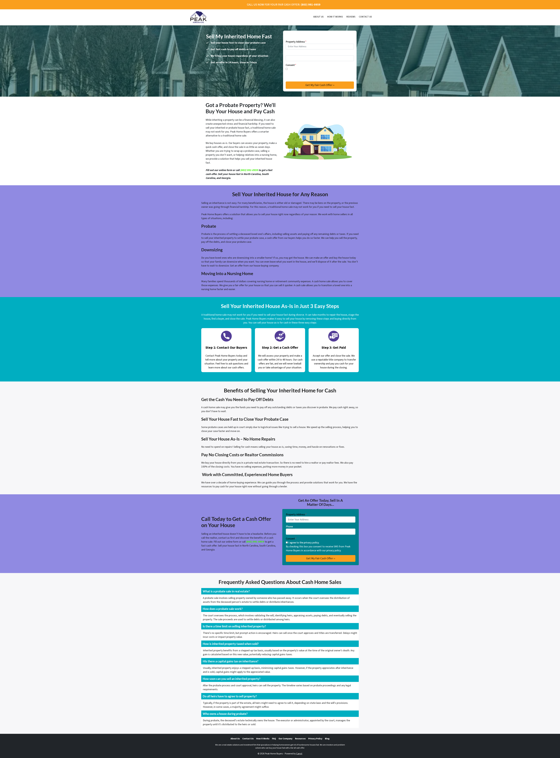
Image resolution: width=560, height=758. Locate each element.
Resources (300, 738)
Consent (291, 65)
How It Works (335, 16)
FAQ (274, 738)
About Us (318, 16)
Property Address (296, 42)
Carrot (299, 753)
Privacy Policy (315, 738)
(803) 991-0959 (249, 170)
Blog (327, 738)
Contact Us (365, 16)
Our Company (285, 738)
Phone (289, 53)
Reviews (350, 16)
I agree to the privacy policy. (303, 69)
